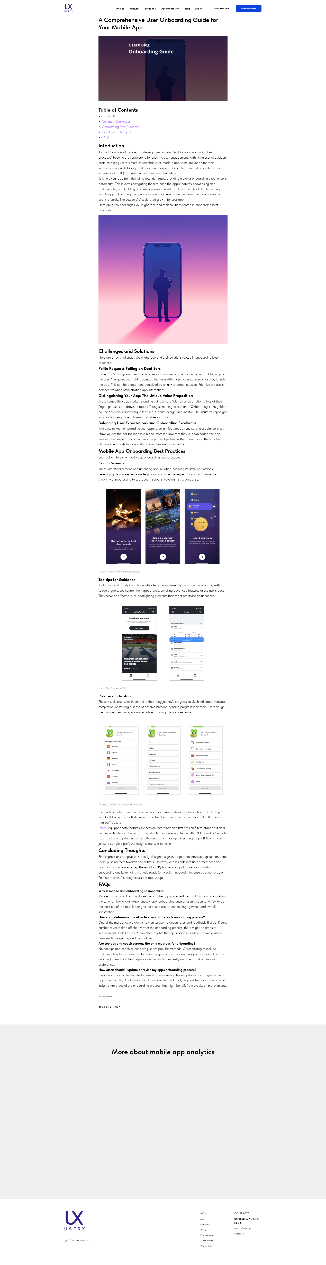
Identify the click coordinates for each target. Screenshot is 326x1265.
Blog (187, 8)
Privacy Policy (207, 1246)
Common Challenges (116, 121)
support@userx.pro (243, 1228)
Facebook (239, 1233)
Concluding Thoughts (116, 132)
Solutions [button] (150, 8)
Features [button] (135, 8)
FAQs (106, 137)
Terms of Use (206, 1240)
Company (205, 1224)
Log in (198, 8)
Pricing (120, 8)
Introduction (110, 116)
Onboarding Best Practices (120, 127)
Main (202, 1219)
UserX (102, 828)
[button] (248, 8)
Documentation (170, 8)
